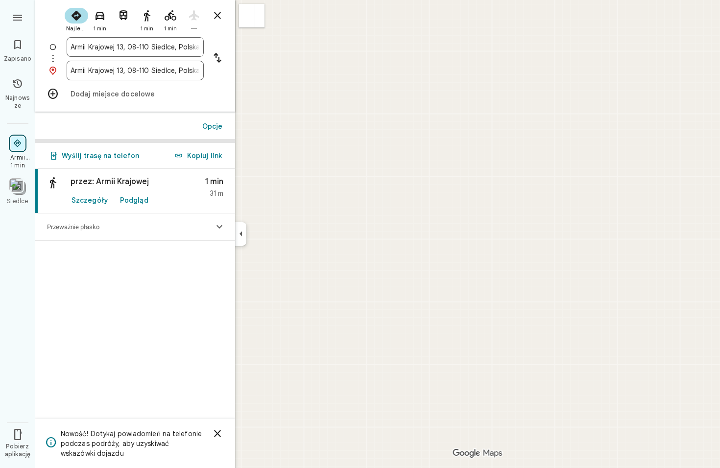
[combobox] (135, 47)
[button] (247, 15)
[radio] (76, 18)
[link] (135, 191)
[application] (360, 234)
